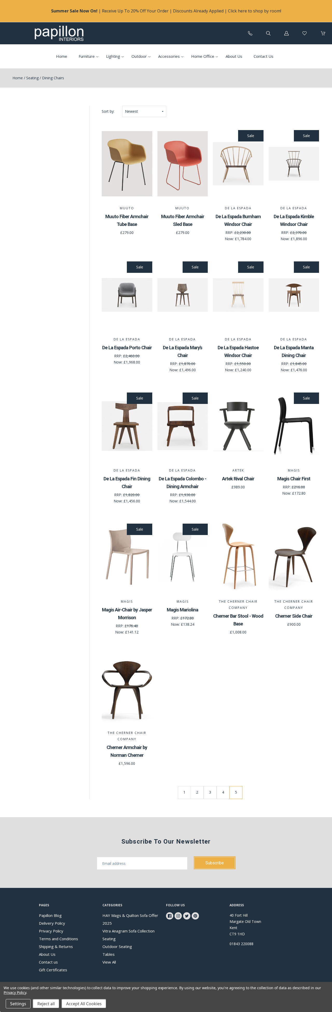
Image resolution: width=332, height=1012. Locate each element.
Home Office (202, 56)
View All (109, 962)
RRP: (229, 232)
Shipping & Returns (56, 946)
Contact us (48, 962)
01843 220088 (241, 943)
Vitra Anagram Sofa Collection (128, 930)
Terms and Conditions (58, 938)
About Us (234, 56)
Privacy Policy (51, 930)
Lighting (113, 56)
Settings (18, 1004)
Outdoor (139, 56)
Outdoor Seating (117, 946)
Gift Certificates (53, 969)
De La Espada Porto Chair (127, 347)
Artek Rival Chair (238, 478)
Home (61, 56)
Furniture (87, 56)
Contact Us (263, 56)
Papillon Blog (50, 915)
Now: (230, 238)
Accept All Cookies (84, 1004)
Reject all (46, 1004)
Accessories (169, 56)
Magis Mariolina (182, 609)
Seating (32, 77)
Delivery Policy (52, 923)
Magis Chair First (293, 478)
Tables (108, 954)
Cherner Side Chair (293, 616)
